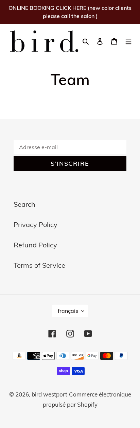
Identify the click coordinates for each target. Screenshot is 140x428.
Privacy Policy (35, 224)
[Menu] (128, 40)
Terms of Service (39, 265)
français (68, 310)
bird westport (49, 394)
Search (24, 204)
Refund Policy (35, 245)
